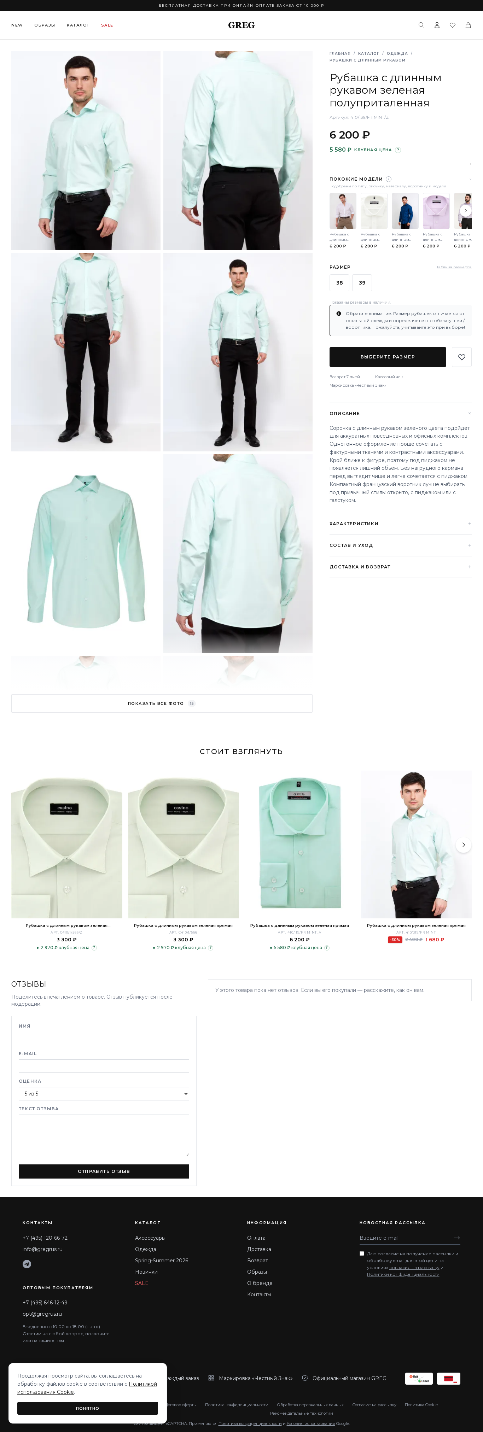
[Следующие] (466, 211)
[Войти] (437, 25)
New (17, 25)
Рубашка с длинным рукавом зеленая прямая (183, 925)
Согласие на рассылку (374, 1404)
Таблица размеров (454, 267)
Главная (340, 53)
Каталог (78, 25)
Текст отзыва (39, 1108)
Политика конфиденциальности (236, 1404)
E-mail (28, 1053)
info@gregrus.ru (43, 1249)
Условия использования (311, 1423)
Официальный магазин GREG (349, 1378)
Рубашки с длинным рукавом (368, 60)
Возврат (257, 1260)
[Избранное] (452, 25)
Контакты (259, 1294)
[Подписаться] (456, 1237)
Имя (25, 1026)
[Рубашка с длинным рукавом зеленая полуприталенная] (66, 844)
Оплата (256, 1238)
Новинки (146, 1272)
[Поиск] (421, 25)
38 (339, 283)
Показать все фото (161, 703)
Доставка (259, 1249)
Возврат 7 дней (345, 376)
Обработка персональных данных (310, 1404)
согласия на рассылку (414, 1267)
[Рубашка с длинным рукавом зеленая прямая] (183, 844)
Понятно (88, 1408)
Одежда (397, 53)
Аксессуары (150, 1238)
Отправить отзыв (104, 1171)
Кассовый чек (389, 376)
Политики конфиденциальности (403, 1274)
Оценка (30, 1081)
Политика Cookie (421, 1404)
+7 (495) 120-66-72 (45, 1238)
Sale (107, 25)
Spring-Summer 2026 (161, 1260)
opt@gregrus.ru (42, 1314)
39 (362, 283)
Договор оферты (181, 1404)
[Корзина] (468, 25)
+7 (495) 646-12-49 (45, 1302)
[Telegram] (27, 1264)
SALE (142, 1283)
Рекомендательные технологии (301, 1413)
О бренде (260, 1283)
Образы (45, 25)
